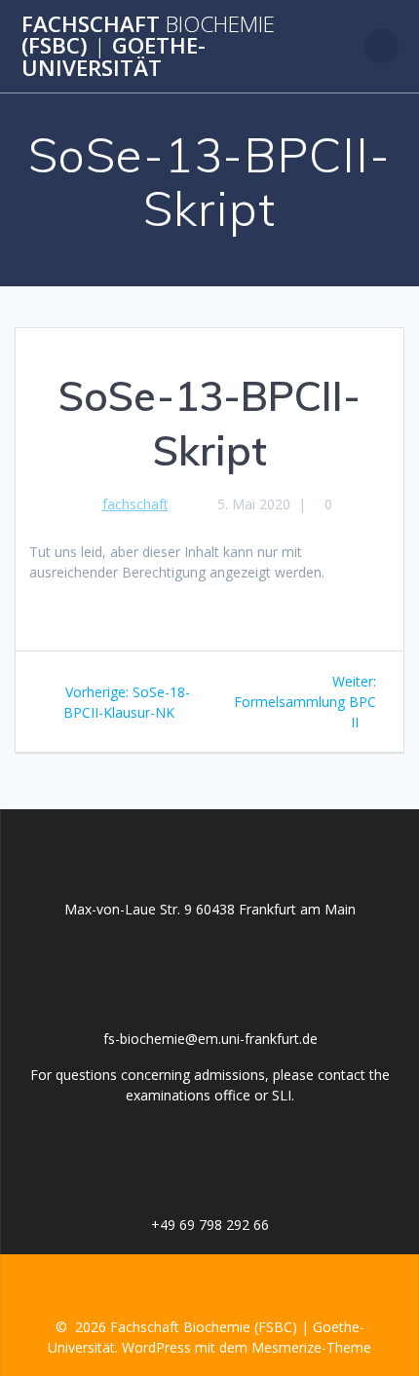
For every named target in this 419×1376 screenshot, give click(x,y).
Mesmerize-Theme (311, 1347)
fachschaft (135, 504)
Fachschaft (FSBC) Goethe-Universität (148, 46)
